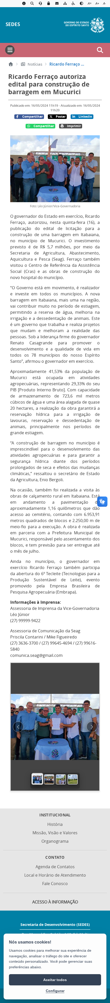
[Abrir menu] (10, 50)
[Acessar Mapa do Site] (65, 3)
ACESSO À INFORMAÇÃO (55, 902)
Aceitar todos (55, 980)
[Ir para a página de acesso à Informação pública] (24, 3)
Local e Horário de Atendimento (55, 875)
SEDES (13, 24)
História (55, 824)
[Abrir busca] (100, 50)
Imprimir (74, 126)
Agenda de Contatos (55, 866)
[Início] (10, 64)
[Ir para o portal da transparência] (32, 3)
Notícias (35, 64)
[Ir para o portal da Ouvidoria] (40, 3)
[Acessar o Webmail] (57, 3)
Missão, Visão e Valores (55, 833)
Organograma (55, 841)
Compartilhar (32, 116)
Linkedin (85, 116)
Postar (60, 116)
